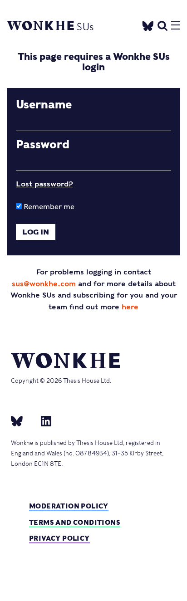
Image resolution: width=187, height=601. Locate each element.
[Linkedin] (42, 420)
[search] (162, 25)
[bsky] (22, 420)
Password (42, 144)
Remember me (48, 206)
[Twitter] (148, 24)
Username (44, 104)
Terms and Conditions (74, 522)
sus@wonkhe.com (44, 283)
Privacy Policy (59, 538)
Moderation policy (68, 506)
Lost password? (44, 184)
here (130, 307)
